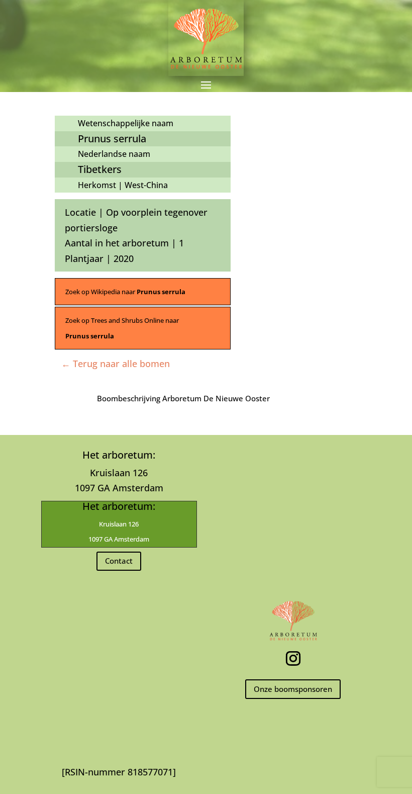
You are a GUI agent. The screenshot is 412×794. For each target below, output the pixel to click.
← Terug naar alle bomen (115, 364)
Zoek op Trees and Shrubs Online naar (122, 328)
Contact (119, 561)
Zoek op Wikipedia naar (125, 291)
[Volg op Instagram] (292, 658)
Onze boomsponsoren (293, 689)
